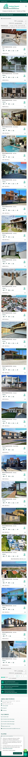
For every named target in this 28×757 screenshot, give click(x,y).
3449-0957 (24, 1)
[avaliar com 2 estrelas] (3, 677)
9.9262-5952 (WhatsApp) (8, 721)
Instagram (4, 708)
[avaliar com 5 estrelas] (7, 677)
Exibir (15, 670)
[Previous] (3, 37)
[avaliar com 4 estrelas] (5, 677)
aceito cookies (18, 753)
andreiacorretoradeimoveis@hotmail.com (11, 728)
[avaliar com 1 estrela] (1, 677)
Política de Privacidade (7, 748)
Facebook (4, 710)
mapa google (5, 705)
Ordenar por (11, 23)
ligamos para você (6, 726)
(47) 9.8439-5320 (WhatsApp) (8, 719)
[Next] (25, 37)
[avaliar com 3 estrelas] (4, 677)
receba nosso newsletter (7, 736)
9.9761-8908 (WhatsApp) (8, 723)
